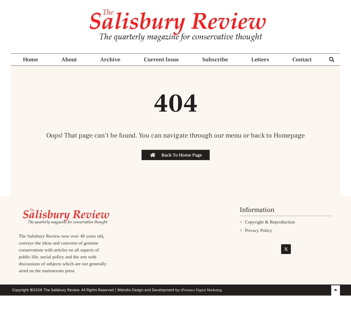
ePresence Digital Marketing (201, 290)
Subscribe (215, 59)
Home (30, 59)
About (69, 59)
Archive (110, 59)
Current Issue (161, 59)
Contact (302, 59)
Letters (260, 59)
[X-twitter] (286, 249)
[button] (332, 59)
